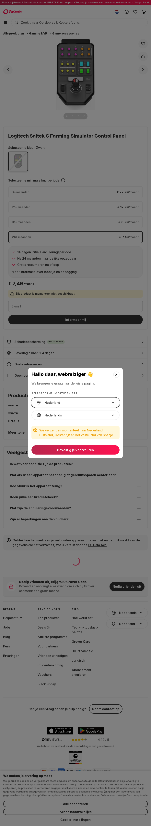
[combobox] (75, 402)
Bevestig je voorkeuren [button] (75, 450)
